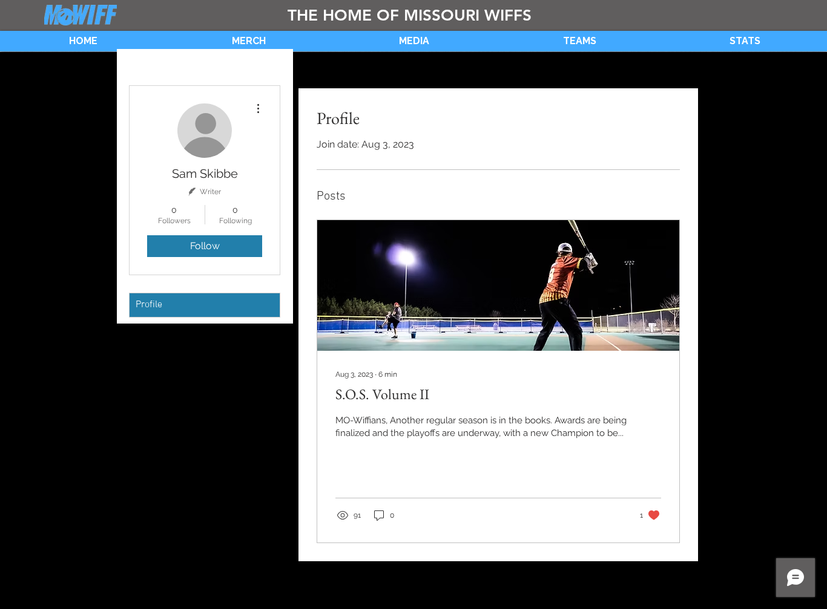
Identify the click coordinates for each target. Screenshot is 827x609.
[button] (413, 41)
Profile (149, 305)
